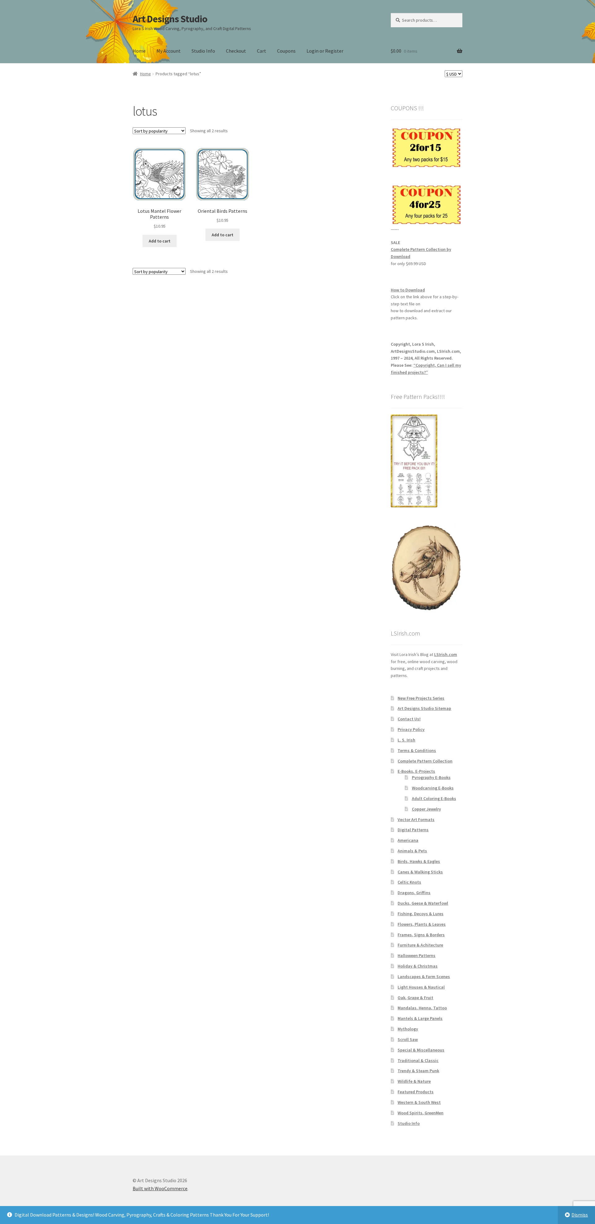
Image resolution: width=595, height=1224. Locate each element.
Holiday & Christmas (418, 966)
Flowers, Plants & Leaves (422, 924)
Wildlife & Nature (414, 1081)
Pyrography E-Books (431, 777)
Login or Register (324, 51)
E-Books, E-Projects (416, 771)
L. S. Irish (406, 740)
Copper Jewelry (426, 809)
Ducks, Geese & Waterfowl (423, 903)
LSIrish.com (445, 654)
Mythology (408, 1029)
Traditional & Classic (418, 1060)
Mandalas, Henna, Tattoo (422, 1008)
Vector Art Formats (416, 819)
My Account (168, 51)
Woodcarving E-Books (433, 788)
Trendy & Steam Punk (418, 1070)
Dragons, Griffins (414, 892)
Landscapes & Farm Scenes (424, 976)
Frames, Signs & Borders (421, 935)
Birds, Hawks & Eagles (419, 861)
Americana (408, 840)
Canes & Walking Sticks (420, 872)
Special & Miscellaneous (421, 1050)
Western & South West (419, 1102)
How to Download (408, 290)
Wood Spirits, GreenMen (420, 1113)
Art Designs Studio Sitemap (424, 708)
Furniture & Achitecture (420, 945)
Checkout (236, 51)
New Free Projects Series (421, 698)
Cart (261, 51)
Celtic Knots (409, 882)
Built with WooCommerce (160, 1188)
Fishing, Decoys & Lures (420, 913)
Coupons (286, 51)
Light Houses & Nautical (421, 987)
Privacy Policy (411, 729)
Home (139, 51)
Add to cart (159, 241)
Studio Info (203, 51)
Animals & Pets (412, 851)
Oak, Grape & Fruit (415, 997)
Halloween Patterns (416, 955)
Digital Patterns (413, 830)
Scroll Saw (408, 1039)
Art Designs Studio (170, 19)
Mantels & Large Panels (420, 1018)
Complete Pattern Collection (425, 761)
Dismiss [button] (579, 1215)
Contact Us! (409, 719)
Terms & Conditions (417, 750)
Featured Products (416, 1092)
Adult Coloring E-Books (434, 798)
